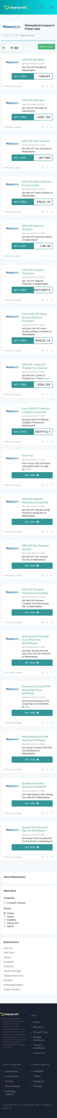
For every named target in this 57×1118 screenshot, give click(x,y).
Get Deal (30, 475)
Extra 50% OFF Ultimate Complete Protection (36, 410)
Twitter (37, 1076)
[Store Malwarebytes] (12, 26)
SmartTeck (9, 966)
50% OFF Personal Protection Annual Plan (35, 591)
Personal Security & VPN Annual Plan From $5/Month (36, 690)
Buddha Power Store (13, 975)
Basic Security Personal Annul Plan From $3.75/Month (35, 640)
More (47, 378)
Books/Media (12, 1086)
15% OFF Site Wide (33, 59)
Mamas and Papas (12, 971)
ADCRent (8, 980)
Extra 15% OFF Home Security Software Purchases (34, 317)
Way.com (8, 948)
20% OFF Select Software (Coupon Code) (36, 183)
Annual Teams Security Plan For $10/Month (35, 829)
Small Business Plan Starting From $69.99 (34, 785)
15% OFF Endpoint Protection (33, 271)
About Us (38, 1027)
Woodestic (9, 961)
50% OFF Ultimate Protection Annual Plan (35, 500)
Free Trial (27, 455)
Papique (7, 957)
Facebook (38, 1071)
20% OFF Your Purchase (36, 141)
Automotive (11, 1076)
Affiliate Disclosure (39, 1038)
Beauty (9, 1081)
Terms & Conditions (39, 1046)
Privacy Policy (40, 1032)
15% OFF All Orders (33, 100)
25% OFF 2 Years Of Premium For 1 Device (34, 366)
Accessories (11, 1071)
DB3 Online (9, 952)
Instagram (38, 1081)
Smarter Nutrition (12, 989)
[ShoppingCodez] (15, 7)
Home (36, 1022)
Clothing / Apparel (10, 1093)
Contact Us (39, 1053)
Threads (37, 1086)
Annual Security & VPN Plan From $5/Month (35, 738)
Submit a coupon (46, 46)
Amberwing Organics (13, 984)
